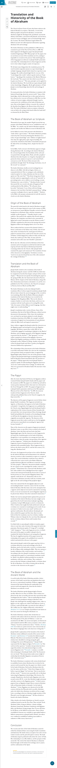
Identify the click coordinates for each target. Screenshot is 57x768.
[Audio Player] (52, 763)
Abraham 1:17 (24, 636)
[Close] (7, 19)
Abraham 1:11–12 (16, 609)
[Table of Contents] (2, 7)
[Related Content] (51, 6)
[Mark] (7, 22)
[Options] (54, 6)
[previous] (2, 385)
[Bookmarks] (48, 6)
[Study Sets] (45, 6)
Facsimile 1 (14, 636)
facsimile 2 (38, 644)
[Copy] (7, 24)
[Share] (7, 27)
